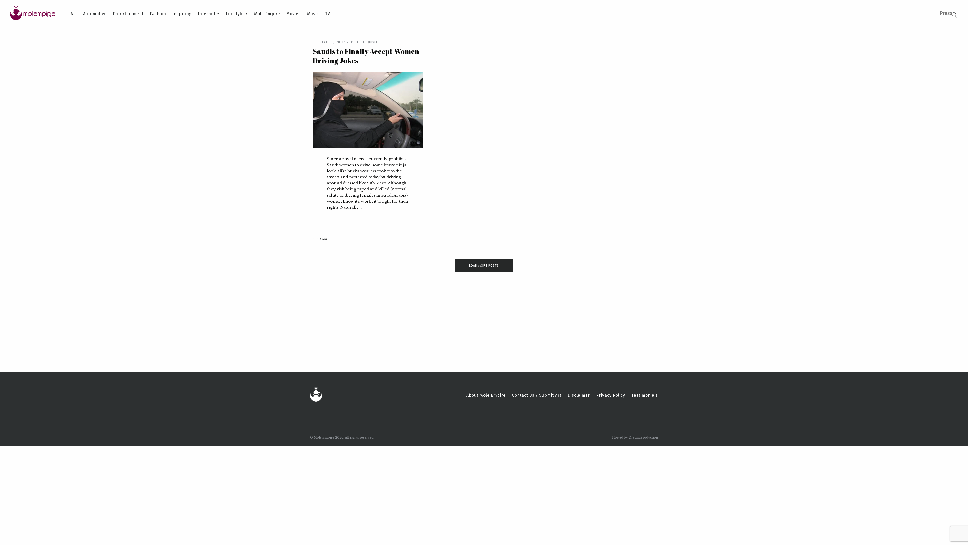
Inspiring (182, 14)
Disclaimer (579, 395)
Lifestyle (235, 14)
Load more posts (484, 265)
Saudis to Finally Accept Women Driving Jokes (366, 55)
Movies (293, 14)
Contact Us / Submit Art (536, 395)
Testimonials (644, 395)
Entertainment (128, 14)
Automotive (95, 14)
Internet (207, 14)
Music (313, 14)
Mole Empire (267, 14)
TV (327, 14)
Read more (322, 239)
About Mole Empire (486, 395)
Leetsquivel (367, 42)
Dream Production (643, 437)
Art (74, 14)
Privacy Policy (610, 395)
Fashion (158, 14)
